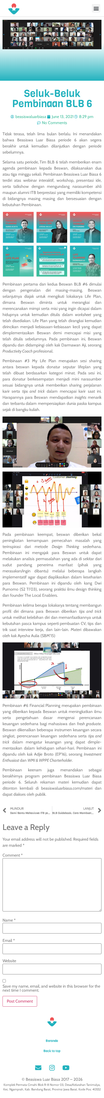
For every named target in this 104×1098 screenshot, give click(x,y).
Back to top (51, 1051)
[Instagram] (52, 1067)
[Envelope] (38, 1067)
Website (9, 961)
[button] (96, 8)
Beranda (52, 1041)
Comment (13, 855)
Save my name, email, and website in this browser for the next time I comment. (51, 988)
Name (9, 920)
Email (9, 941)
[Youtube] (66, 1067)
